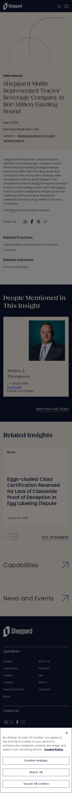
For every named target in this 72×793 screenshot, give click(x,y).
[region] (36, 760)
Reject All (36, 772)
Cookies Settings (36, 760)
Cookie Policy (53, 749)
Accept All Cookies (36, 783)
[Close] (66, 733)
